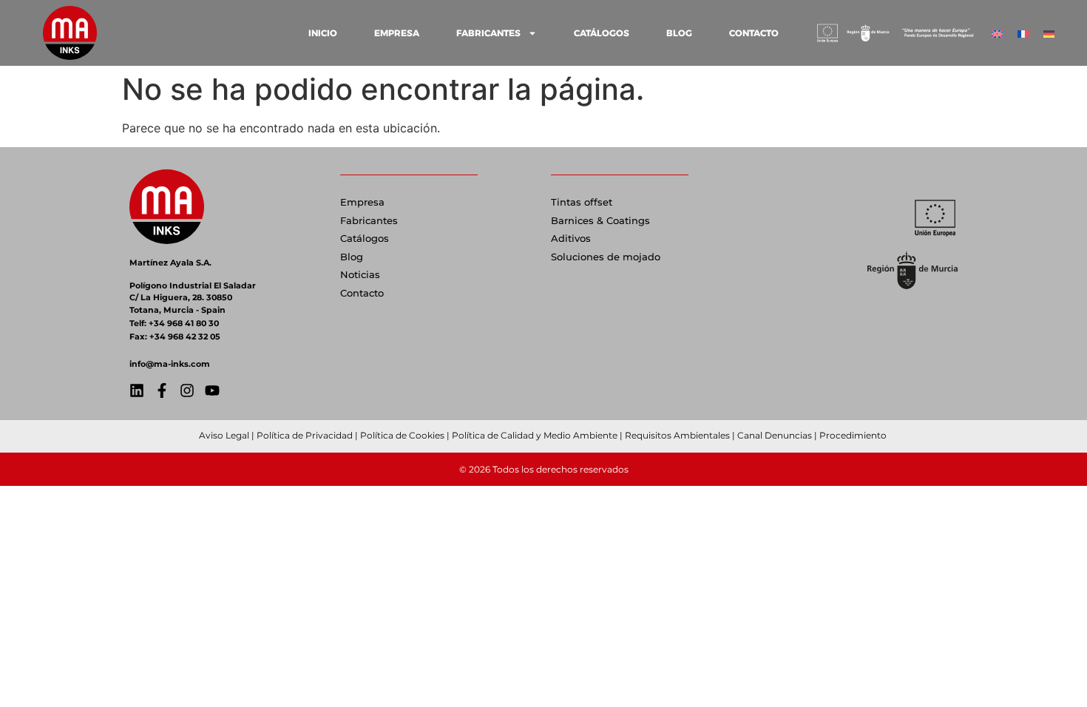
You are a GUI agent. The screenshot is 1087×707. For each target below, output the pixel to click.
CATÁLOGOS (601, 32)
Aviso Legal (224, 435)
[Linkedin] (136, 390)
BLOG (679, 32)
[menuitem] (997, 33)
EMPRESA (396, 32)
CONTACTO (754, 32)
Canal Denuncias (774, 435)
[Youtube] (212, 390)
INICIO (322, 32)
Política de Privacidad (305, 435)
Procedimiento (854, 435)
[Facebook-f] (162, 390)
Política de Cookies (402, 435)
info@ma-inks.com (169, 364)
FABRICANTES (488, 32)
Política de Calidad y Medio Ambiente (534, 435)
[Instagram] (187, 390)
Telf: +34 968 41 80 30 (174, 323)
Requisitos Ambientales (677, 435)
